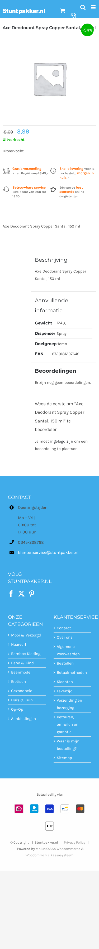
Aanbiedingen (23, 718)
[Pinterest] (32, 593)
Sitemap (64, 757)
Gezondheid (21, 690)
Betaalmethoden (72, 672)
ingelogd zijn (61, 441)
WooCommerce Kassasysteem (49, 855)
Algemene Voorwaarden (68, 650)
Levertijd (65, 691)
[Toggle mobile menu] (93, 7)
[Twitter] (21, 593)
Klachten (65, 681)
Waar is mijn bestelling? (68, 745)
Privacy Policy (74, 842)
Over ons (65, 637)
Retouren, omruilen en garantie (67, 724)
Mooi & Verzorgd (26, 635)
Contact (64, 628)
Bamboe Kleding (25, 653)
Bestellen (65, 663)
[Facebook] (11, 593)
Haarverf (18, 644)
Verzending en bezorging (69, 704)
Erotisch (18, 681)
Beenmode (20, 672)
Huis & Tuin (22, 700)
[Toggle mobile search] (83, 7)
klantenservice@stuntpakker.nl (31, 552)
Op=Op (17, 709)
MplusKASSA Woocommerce (58, 849)
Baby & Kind (22, 663)
